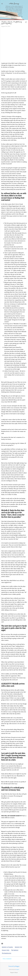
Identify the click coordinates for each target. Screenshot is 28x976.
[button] (26, 22)
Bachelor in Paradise (7, 947)
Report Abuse (14, 972)
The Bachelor (14, 950)
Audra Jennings (14, 3)
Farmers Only (5, 950)
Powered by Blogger (14, 966)
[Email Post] (2, 944)
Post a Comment (7, 958)
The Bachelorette (6, 953)
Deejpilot (17, 969)
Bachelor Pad (18, 947)
